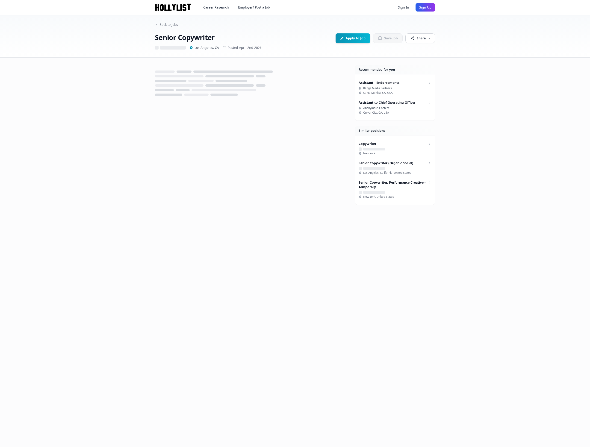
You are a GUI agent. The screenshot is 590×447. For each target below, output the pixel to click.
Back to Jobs (168, 24)
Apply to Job (356, 38)
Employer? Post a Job (254, 7)
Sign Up (425, 7)
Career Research (216, 7)
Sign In (403, 7)
